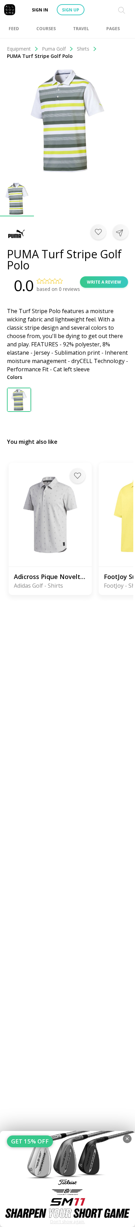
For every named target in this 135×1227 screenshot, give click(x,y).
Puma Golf (54, 48)
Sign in (40, 10)
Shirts (83, 48)
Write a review (104, 282)
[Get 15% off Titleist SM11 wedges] (67, 1179)
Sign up (70, 10)
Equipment (19, 48)
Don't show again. (67, 1222)
